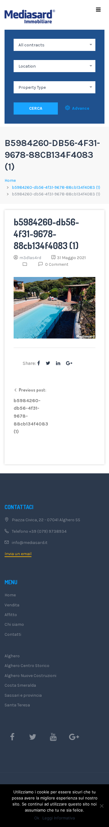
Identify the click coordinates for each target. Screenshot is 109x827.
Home (10, 180)
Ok (36, 817)
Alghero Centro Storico (27, 665)
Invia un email (18, 553)
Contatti (13, 634)
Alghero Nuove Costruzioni (30, 675)
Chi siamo (14, 624)
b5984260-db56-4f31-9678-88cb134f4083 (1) (56, 187)
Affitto (11, 614)
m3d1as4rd (30, 257)
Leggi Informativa (58, 817)
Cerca (35, 108)
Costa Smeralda (20, 685)
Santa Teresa (17, 705)
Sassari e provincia (23, 695)
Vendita (12, 605)
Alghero (12, 656)
